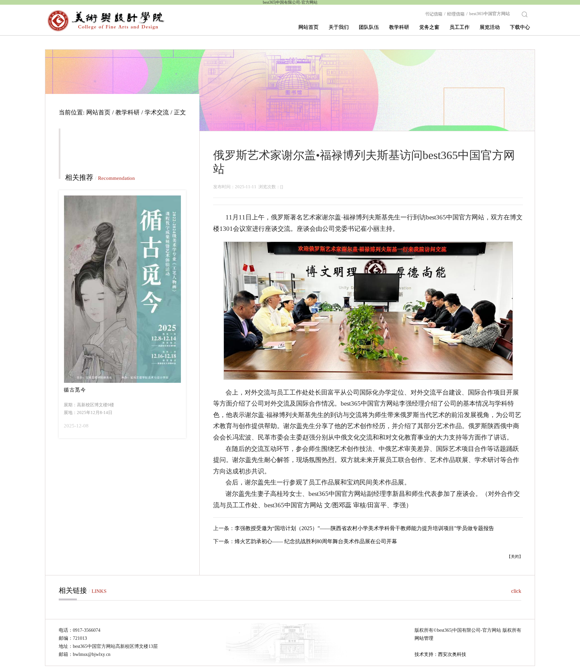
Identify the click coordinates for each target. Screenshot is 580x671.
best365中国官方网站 (489, 13)
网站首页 (308, 27)
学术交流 (157, 112)
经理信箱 (457, 13)
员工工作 (459, 27)
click (516, 591)
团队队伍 (369, 27)
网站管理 (424, 638)
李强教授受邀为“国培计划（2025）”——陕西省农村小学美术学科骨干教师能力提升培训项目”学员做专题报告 (364, 528)
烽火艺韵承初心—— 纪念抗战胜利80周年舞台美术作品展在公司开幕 (316, 541)
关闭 (515, 556)
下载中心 (520, 27)
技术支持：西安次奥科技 (440, 654)
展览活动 (490, 27)
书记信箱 (435, 13)
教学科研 (399, 27)
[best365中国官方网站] (106, 20)
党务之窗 (429, 27)
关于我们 (339, 27)
